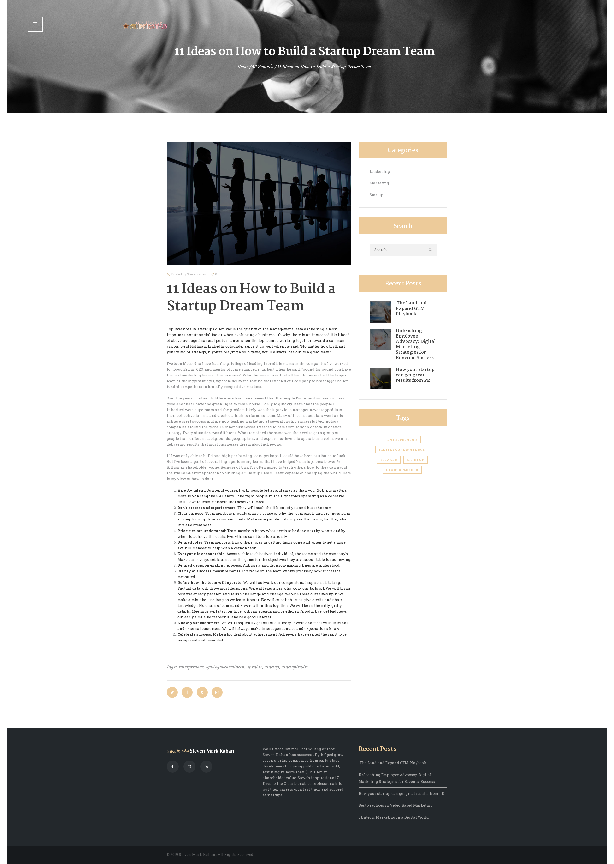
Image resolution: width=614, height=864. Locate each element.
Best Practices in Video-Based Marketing (396, 805)
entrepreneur (190, 667)
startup (272, 667)
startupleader (295, 667)
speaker (254, 667)
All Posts (260, 66)
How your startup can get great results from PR (415, 375)
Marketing (379, 183)
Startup (376, 194)
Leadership (380, 171)
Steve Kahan (197, 274)
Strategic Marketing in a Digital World (394, 817)
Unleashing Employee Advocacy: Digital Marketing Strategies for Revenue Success (416, 344)
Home (243, 66)
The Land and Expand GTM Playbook (411, 309)
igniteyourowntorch (225, 667)
